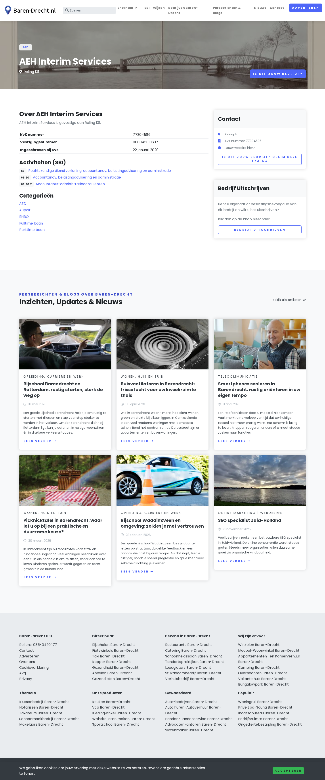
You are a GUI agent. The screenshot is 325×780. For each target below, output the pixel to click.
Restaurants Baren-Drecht (188, 644)
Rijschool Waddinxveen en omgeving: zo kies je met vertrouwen (162, 523)
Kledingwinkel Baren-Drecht (116, 713)
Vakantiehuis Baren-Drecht (262, 678)
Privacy (25, 678)
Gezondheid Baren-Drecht (115, 667)
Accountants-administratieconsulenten (70, 183)
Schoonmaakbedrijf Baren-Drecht (49, 718)
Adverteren (305, 8)
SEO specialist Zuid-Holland (249, 520)
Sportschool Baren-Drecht (115, 724)
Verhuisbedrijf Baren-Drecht (190, 678)
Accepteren (288, 770)
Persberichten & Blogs (227, 10)
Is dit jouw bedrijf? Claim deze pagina (260, 159)
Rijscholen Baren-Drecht (113, 644)
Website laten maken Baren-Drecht (123, 718)
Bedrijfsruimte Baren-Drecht (263, 718)
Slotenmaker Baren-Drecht (189, 730)
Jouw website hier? (240, 148)
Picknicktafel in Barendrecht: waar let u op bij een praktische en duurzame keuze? (62, 526)
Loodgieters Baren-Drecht (188, 667)
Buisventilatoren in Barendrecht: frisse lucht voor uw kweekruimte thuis (158, 389)
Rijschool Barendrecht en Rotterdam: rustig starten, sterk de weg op (63, 389)
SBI (146, 8)
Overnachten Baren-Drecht (262, 673)
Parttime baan (32, 229)
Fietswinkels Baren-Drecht (115, 650)
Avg (22, 673)
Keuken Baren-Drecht (111, 701)
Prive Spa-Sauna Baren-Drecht (265, 707)
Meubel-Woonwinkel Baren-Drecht (269, 650)
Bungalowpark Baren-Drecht (263, 684)
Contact (277, 8)
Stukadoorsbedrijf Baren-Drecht (193, 673)
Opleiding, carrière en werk (53, 376)
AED (26, 47)
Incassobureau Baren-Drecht (263, 713)
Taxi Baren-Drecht (108, 656)
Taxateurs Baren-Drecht (40, 713)
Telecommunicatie (238, 376)
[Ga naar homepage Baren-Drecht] (29, 10)
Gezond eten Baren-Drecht (116, 678)
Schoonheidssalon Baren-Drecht (193, 656)
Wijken (159, 8)
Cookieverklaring (34, 667)
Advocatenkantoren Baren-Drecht (195, 724)
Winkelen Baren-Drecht (259, 644)
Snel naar (125, 8)
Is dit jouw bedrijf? (278, 74)
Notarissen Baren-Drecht (41, 707)
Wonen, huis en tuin (142, 376)
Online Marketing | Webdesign (250, 513)
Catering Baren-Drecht (185, 650)
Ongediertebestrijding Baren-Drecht (270, 724)
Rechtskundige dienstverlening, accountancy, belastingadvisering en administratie (99, 170)
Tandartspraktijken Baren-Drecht (194, 661)
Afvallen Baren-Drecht (112, 673)
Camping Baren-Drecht (259, 667)
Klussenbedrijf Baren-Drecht (44, 701)
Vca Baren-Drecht (108, 707)
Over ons (27, 661)
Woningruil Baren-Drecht (260, 701)
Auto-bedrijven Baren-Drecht (191, 701)
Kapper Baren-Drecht (111, 661)
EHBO (24, 216)
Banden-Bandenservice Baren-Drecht (198, 718)
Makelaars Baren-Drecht (41, 724)
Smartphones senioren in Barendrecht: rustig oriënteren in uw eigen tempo (259, 389)
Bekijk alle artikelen (287, 300)
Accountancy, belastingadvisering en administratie (77, 177)
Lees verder (38, 441)
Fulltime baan (31, 223)
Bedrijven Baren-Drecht (183, 10)
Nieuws (260, 8)
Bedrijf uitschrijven (260, 230)
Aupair (25, 210)
